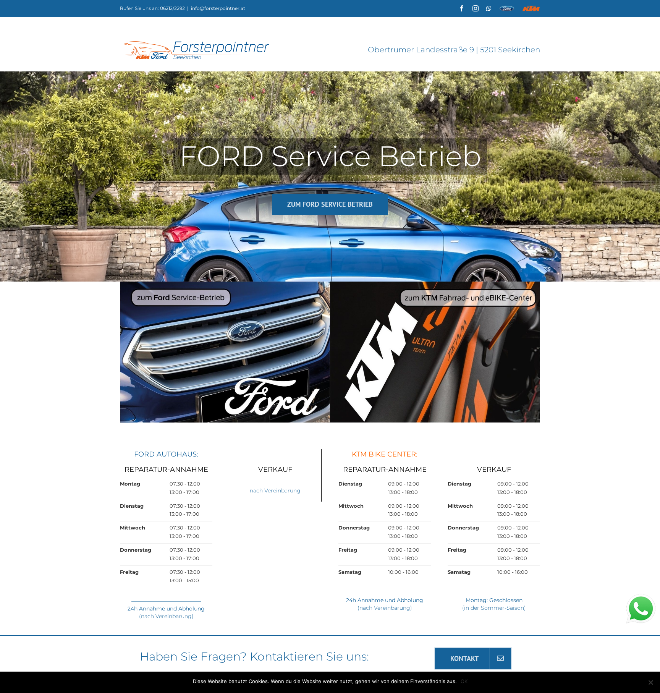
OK (464, 681)
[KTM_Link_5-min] (435, 284)
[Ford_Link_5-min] (225, 284)
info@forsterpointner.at (218, 8)
